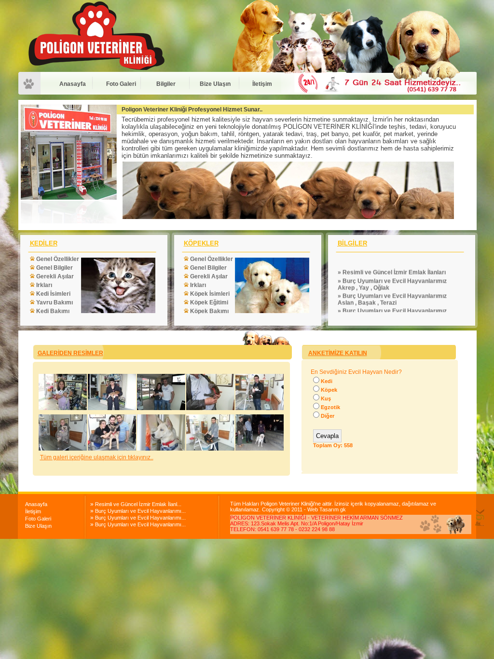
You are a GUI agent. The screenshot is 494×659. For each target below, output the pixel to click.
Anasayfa (72, 84)
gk (343, 509)
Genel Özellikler (57, 259)
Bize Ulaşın (215, 84)
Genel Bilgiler (54, 267)
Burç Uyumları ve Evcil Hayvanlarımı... (140, 511)
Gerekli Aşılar (54, 276)
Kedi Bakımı (52, 311)
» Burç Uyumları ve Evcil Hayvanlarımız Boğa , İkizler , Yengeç (392, 300)
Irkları (43, 285)
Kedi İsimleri (52, 293)
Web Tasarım (323, 509)
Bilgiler (166, 84)
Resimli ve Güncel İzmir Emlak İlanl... (138, 504)
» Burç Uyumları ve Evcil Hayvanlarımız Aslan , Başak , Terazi (392, 285)
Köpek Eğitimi (208, 302)
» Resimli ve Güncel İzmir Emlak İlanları (392, 258)
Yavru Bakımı (54, 302)
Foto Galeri (121, 84)
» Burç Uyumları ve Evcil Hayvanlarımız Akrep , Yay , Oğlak (392, 270)
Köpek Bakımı (209, 311)
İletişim (262, 84)
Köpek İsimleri (209, 293)
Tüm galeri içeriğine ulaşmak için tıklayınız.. (96, 457)
